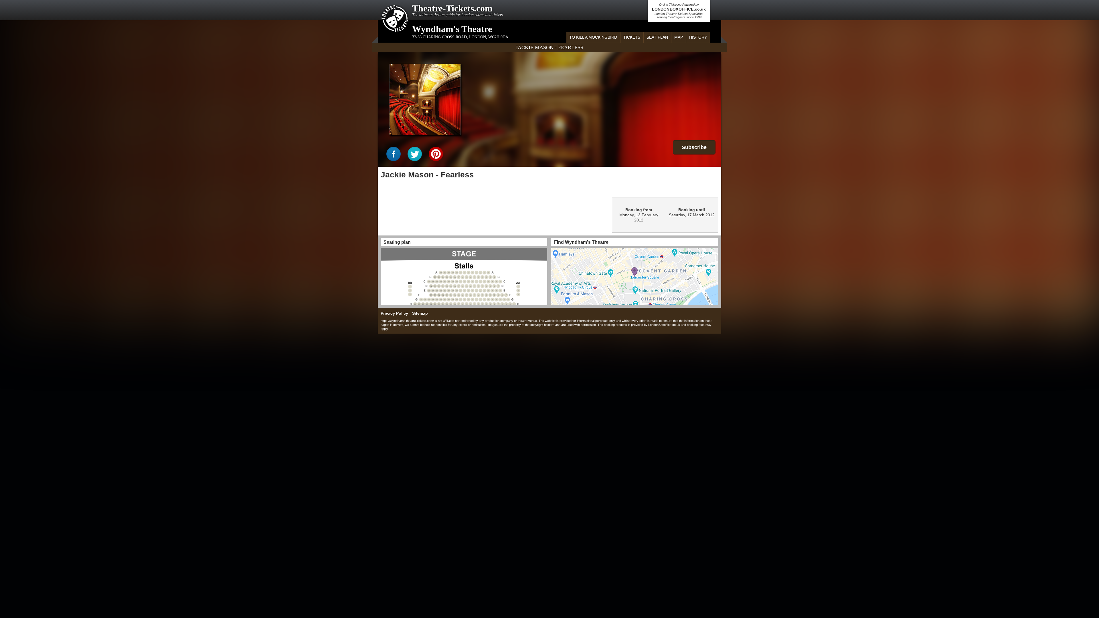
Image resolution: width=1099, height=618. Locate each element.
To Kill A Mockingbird (593, 37)
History (698, 37)
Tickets (631, 37)
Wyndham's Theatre (452, 29)
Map (678, 37)
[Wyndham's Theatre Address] (634, 276)
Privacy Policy (394, 313)
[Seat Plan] (464, 276)
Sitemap (420, 313)
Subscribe (694, 147)
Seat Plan (657, 37)
